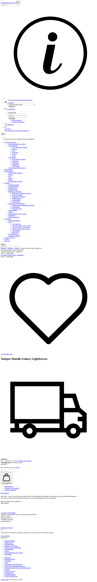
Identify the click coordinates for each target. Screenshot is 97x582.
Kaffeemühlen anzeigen (15, 173)
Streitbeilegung (9, 573)
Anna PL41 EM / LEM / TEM (21, 226)
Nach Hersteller (13, 146)
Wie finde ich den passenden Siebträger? (20, 100)
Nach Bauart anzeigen (18, 159)
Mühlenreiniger (16, 198)
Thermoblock (16, 166)
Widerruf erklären (10, 559)
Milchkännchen (13, 190)
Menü (3, 134)
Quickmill (15, 152)
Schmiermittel (16, 200)
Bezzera (14, 149)
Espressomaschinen (10, 142)
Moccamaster (9, 169)
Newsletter (8, 561)
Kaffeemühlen (9, 171)
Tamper (10, 212)
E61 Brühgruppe (13, 234)
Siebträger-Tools (17, 209)
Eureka (10, 174)
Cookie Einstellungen (11, 576)
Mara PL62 (15, 232)
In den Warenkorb (6, 483)
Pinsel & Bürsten (17, 195)
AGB (6, 563)
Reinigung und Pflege (14, 191)
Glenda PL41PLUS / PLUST (21, 229)
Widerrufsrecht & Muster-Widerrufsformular (18, 568)
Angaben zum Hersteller (12, 488)
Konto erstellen (16, 120)
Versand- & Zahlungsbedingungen (15, 566)
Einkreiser (15, 161)
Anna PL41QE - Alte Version (21, 227)
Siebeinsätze (16, 207)
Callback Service (10, 571)
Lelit (13, 151)
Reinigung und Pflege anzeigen (21, 193)
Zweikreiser (15, 163)
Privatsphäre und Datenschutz (13, 564)
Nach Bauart (12, 157)
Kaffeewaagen (12, 188)
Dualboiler (15, 164)
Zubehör (7, 183)
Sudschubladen (12, 210)
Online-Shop (4, 579)
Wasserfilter (11, 215)
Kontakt (7, 569)
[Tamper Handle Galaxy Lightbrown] (12, 255)
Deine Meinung (5, 536)
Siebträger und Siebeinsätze (16, 203)
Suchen (7, 237)
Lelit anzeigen (16, 224)
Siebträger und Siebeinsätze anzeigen (23, 205)
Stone (14, 156)
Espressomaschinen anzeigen (17, 144)
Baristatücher (16, 202)
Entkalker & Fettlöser (18, 197)
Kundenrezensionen (10, 490)
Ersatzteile (8, 219)
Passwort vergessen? (18, 122)
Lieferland (11, 104)
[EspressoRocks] (8, 3)
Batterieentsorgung (10, 574)
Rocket (14, 154)
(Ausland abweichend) (24, 461)
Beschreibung (9, 486)
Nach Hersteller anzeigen (19, 147)
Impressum (8, 557)
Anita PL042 (16, 231)
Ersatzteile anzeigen (14, 220)
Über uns (12, 237)
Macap (10, 178)
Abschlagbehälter (13, 186)
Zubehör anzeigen (13, 185)
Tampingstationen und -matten (17, 214)
